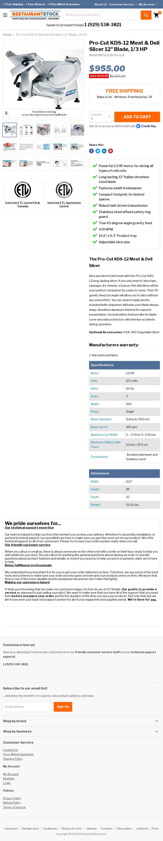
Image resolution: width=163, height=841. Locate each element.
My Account (147, 4)
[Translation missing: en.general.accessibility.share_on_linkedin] (104, 151)
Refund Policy (12, 802)
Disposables (124, 828)
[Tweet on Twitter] (97, 151)
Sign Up (63, 706)
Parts (155, 828)
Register (9, 778)
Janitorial (141, 828)
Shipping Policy (12, 758)
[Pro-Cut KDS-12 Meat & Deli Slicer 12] (9, 130)
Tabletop (91, 828)
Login (7, 783)
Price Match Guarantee (18, 754)
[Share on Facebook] (91, 151)
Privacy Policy (12, 798)
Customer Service (121, 4)
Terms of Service (14, 807)
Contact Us (10, 750)
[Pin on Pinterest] (110, 151)
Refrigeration (30, 828)
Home (7, 34)
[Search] (146, 15)
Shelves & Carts (72, 828)
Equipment (11, 828)
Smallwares (50, 828)
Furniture (107, 828)
